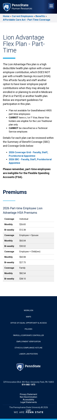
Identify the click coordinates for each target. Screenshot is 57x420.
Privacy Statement (28, 394)
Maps (28, 317)
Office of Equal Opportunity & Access (28, 323)
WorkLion (28, 310)
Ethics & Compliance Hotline (28, 348)
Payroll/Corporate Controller (28, 335)
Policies (28, 329)
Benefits (40, 16)
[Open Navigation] (51, 6)
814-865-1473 (28, 384)
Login (28, 410)
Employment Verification (29, 341)
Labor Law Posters (28, 354)
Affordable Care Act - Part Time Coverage (26, 19)
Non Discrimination (28, 397)
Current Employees (22, 16)
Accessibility (28, 399)
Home (6, 16)
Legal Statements (28, 402)
